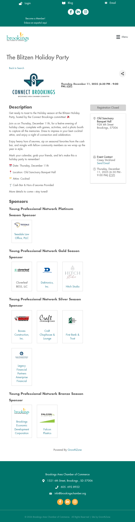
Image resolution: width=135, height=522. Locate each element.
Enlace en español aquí (35, 23)
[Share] (122, 73)
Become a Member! (35, 18)
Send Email (103, 163)
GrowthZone (75, 450)
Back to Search (16, 68)
